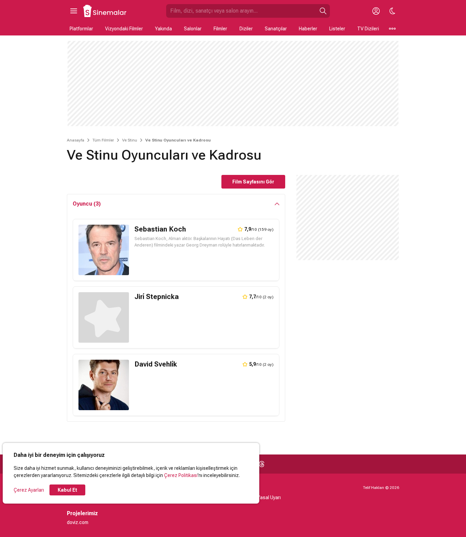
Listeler (337, 28)
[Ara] (323, 11)
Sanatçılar (276, 28)
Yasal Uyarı (269, 497)
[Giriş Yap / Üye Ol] (376, 11)
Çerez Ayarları (29, 490)
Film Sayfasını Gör (253, 181)
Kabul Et (67, 490)
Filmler (220, 28)
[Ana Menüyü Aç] (74, 11)
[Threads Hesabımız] (261, 464)
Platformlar (81, 28)
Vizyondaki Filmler (124, 28)
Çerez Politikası (181, 475)
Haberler (308, 28)
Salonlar (193, 28)
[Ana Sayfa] (105, 11)
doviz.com (77, 522)
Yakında (163, 28)
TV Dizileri (368, 28)
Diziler (246, 28)
